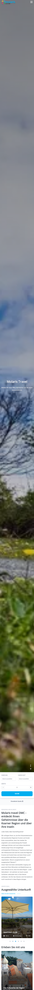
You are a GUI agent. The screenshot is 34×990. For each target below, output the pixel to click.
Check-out (21, 775)
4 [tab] (18, 941)
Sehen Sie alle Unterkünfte (8, 893)
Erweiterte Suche (16, 801)
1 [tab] (10, 941)
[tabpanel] (17, 917)
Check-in (4, 775)
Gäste (3, 784)
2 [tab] (12, 941)
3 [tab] (15, 941)
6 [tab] (23, 941)
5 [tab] (21, 941)
